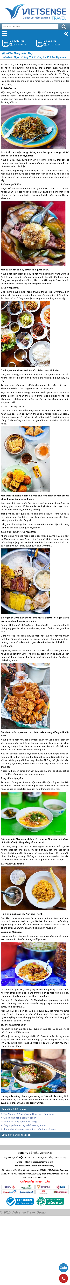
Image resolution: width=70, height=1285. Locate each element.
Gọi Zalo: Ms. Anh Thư (5, 43)
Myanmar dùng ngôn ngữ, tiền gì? (21, 1121)
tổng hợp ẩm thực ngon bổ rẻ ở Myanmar (24, 1125)
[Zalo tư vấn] (63, 1268)
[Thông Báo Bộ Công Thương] (20, 1206)
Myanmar (64, 92)
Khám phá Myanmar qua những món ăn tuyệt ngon (29, 1129)
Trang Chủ (35, 10)
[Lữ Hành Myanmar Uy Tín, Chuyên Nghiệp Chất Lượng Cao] (3, 53)
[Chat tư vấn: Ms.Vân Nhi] (45, 44)
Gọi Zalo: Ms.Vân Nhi (39, 43)
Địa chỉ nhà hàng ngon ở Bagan (19, 1117)
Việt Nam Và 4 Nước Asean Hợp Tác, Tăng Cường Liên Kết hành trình (30, 1114)
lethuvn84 (11, 44)
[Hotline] (63, 1278)
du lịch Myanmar (24, 155)
